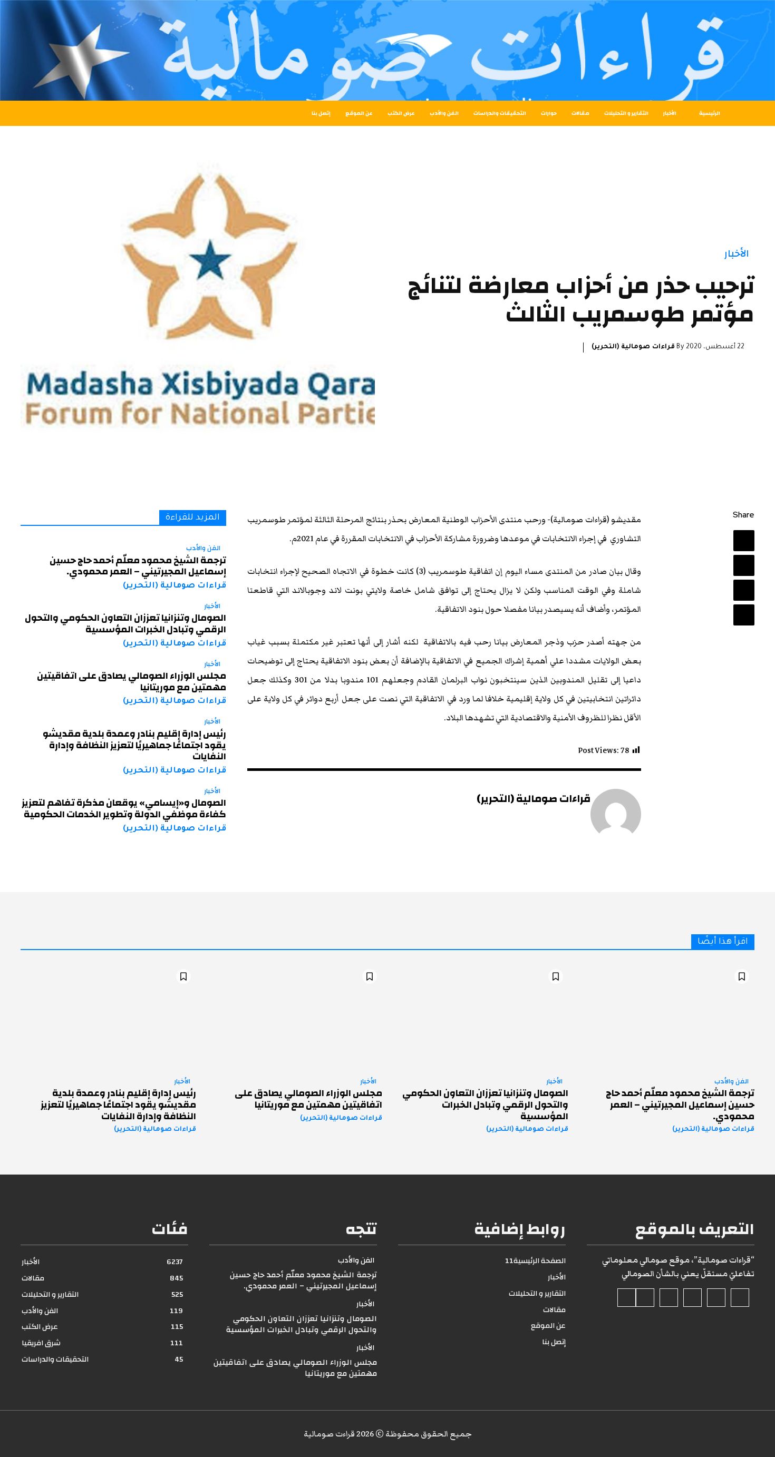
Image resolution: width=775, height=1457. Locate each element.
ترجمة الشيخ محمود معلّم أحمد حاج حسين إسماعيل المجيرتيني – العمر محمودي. (138, 566)
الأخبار (736, 254)
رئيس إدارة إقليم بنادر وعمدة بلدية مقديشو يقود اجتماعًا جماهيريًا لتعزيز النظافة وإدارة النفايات (134, 745)
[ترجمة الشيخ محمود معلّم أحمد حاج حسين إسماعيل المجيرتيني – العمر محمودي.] (666, 1016)
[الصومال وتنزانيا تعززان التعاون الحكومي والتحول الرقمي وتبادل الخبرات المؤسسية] (480, 1016)
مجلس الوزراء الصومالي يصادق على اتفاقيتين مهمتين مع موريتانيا (131, 681)
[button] (62, 113)
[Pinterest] (743, 590)
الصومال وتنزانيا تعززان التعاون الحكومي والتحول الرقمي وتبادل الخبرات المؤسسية (125, 623)
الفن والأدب (203, 548)
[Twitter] (743, 565)
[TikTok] (692, 1297)
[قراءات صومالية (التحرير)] (615, 814)
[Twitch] (669, 1297)
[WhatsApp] (743, 614)
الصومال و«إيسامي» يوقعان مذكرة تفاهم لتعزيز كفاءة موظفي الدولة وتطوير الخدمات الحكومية (124, 808)
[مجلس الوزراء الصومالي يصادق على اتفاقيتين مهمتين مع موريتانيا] (294, 1016)
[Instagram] (716, 1297)
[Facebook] (743, 540)
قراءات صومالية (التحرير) (633, 347)
